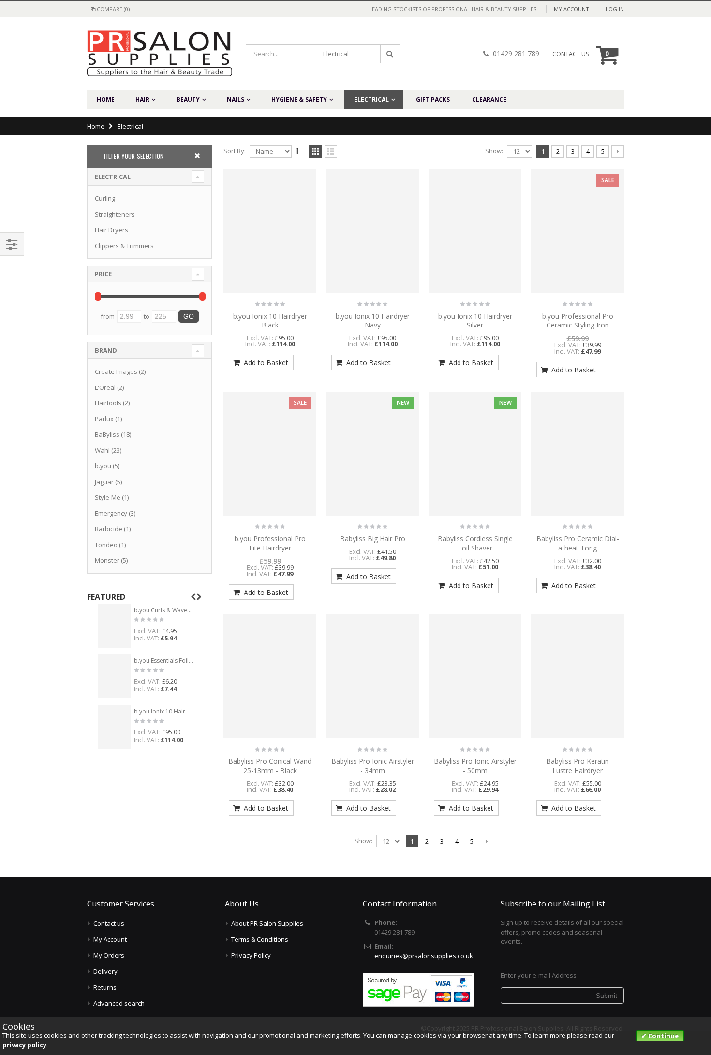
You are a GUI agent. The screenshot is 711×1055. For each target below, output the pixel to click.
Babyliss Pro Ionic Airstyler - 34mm (372, 766)
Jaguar (104, 481)
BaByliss (107, 434)
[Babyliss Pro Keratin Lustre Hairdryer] (577, 676)
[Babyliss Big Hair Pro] (372, 454)
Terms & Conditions (259, 939)
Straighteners (115, 214)
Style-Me (107, 497)
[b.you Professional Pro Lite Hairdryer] (269, 454)
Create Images (116, 371)
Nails (235, 99)
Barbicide (108, 528)
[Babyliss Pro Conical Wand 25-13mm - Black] (269, 676)
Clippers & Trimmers (124, 245)
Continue (663, 1035)
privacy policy (24, 1044)
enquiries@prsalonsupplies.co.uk (423, 955)
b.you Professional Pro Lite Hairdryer (270, 543)
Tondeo (106, 544)
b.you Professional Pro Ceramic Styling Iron (577, 321)
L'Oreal (105, 387)
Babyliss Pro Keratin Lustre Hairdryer (577, 766)
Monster (107, 560)
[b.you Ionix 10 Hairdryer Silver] (475, 231)
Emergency (111, 513)
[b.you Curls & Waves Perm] (114, 626)
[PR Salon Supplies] (152, 53)
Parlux (104, 419)
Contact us (108, 923)
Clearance (489, 99)
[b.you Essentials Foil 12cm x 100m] (114, 676)
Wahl (102, 450)
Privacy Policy (251, 955)
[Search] (390, 54)
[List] (331, 152)
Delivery (105, 971)
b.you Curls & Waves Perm (163, 610)
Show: (494, 151)
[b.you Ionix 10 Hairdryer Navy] (372, 231)
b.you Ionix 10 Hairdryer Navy (373, 321)
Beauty (188, 99)
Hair (142, 99)
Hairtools (108, 403)
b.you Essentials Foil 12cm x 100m (163, 661)
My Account (571, 9)
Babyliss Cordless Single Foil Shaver (475, 543)
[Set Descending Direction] (297, 150)
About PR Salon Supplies (267, 923)
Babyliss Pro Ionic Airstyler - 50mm (475, 766)
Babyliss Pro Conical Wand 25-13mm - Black (269, 766)
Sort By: (234, 151)
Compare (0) (113, 9)
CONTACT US (570, 54)
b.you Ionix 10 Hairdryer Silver (475, 321)
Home (95, 126)
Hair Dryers (111, 229)
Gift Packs (433, 99)
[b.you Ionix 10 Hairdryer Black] (269, 231)
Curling (105, 198)
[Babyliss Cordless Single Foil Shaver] (475, 454)
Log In (615, 9)
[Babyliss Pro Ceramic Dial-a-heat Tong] (577, 454)
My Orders (108, 955)
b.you (103, 465)
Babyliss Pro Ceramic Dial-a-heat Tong (577, 543)
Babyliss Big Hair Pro (372, 538)
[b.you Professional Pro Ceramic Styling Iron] (577, 231)
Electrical (371, 99)
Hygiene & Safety (299, 99)
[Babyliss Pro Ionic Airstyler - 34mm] (372, 676)
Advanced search (119, 1003)
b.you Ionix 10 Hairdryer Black (270, 321)
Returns (105, 987)
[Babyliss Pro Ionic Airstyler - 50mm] (475, 676)
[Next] (617, 151)
